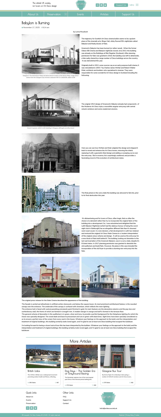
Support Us (128, 14)
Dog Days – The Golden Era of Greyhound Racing (80, 372)
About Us (33, 14)
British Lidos (34, 370)
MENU (132, 5)
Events (80, 14)
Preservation (54, 14)
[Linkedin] (101, 5)
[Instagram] (97, 5)
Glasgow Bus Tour (112, 370)
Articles (104, 14)
